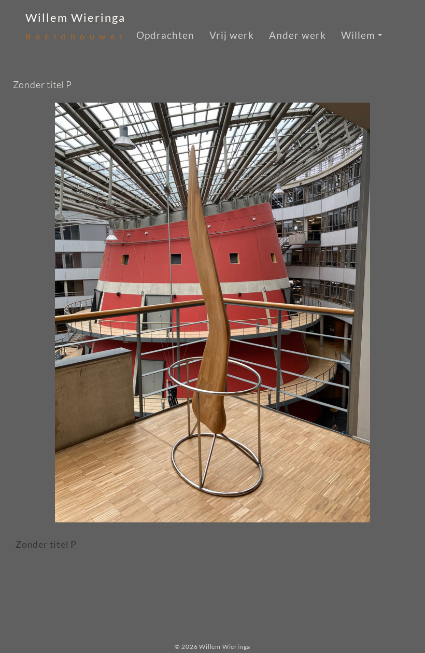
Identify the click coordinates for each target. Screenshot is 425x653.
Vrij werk (231, 35)
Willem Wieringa (75, 17)
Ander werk (297, 35)
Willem (358, 35)
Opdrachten (165, 35)
